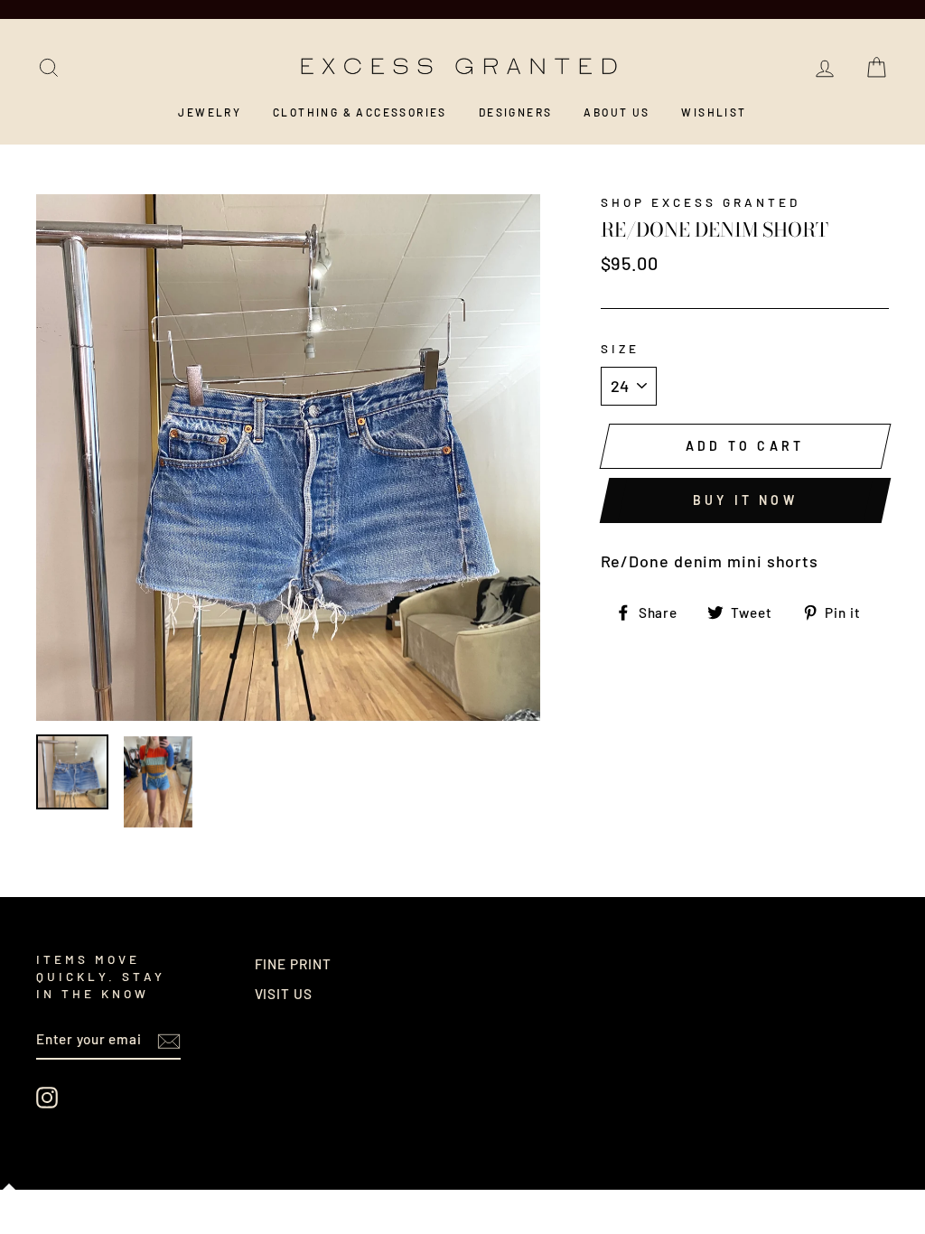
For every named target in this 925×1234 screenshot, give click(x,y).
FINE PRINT (293, 964)
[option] (288, 457)
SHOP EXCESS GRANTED (701, 202)
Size (620, 348)
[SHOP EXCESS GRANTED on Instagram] (47, 1097)
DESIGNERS (516, 112)
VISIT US (284, 994)
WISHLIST (713, 112)
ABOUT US (616, 112)
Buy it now (745, 500)
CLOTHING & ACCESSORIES (360, 112)
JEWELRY (209, 112)
